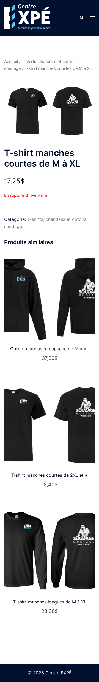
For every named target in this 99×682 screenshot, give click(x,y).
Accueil (11, 61)
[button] (81, 18)
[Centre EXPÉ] (27, 17)
